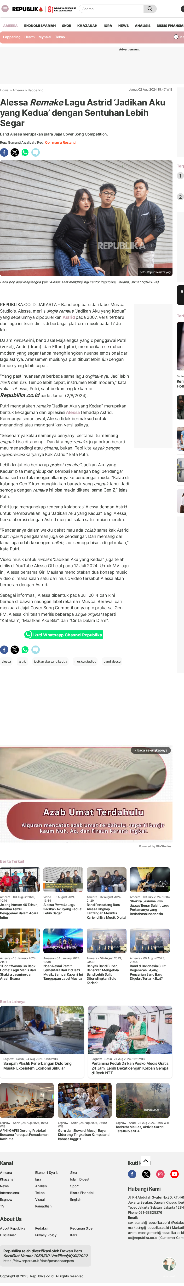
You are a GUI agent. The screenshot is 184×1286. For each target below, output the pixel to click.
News (4, 1186)
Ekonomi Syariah (40, 26)
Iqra (38, 1179)
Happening (12, 37)
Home (4, 90)
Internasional (9, 1193)
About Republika (12, 1228)
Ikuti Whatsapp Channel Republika (67, 635)
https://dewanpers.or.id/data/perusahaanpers (38, 1261)
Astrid (69, 317)
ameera (10, 26)
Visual (40, 1199)
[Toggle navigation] (5, 8)
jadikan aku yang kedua (50, 661)
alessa (6, 661)
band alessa (112, 661)
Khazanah (7, 1179)
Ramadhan (43, 1206)
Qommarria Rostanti (60, 142)
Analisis (41, 1186)
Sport (74, 1186)
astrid (22, 661)
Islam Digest (79, 1179)
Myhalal (45, 37)
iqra (108, 26)
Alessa (73, 412)
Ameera (18, 90)
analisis (142, 26)
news (123, 26)
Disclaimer (8, 1235)
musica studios (85, 661)
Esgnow (6, 1199)
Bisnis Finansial (81, 1193)
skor (66, 26)
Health (29, 37)
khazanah (87, 26)
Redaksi (41, 1228)
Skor (73, 1172)
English (75, 1199)
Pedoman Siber (81, 1228)
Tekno (60, 37)
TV (2, 1206)
